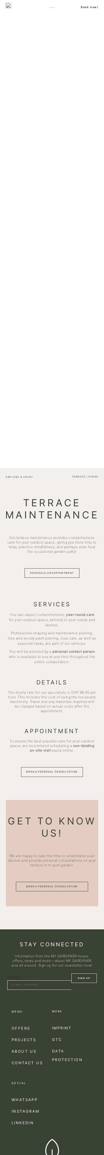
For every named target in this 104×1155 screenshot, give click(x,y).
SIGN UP (84, 978)
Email (13, 977)
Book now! (90, 7)
